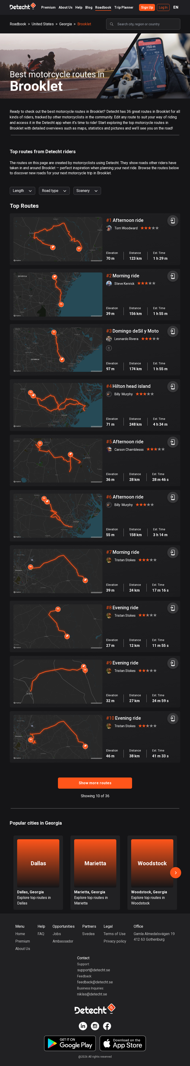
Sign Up (147, 7)
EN (175, 7)
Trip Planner (123, 7)
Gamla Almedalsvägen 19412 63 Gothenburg (154, 937)
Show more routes (95, 783)
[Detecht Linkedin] (83, 1027)
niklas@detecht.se (92, 994)
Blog (88, 7)
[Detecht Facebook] (107, 1027)
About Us (66, 7)
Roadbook (103, 7)
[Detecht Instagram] (95, 1027)
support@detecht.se (93, 970)
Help (78, 7)
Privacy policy (115, 941)
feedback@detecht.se (95, 982)
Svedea (88, 934)
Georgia (65, 24)
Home (20, 934)
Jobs (57, 934)
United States (43, 24)
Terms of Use (115, 934)
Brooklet (84, 24)
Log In (163, 7)
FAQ (41, 934)
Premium (48, 7)
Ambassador (63, 941)
